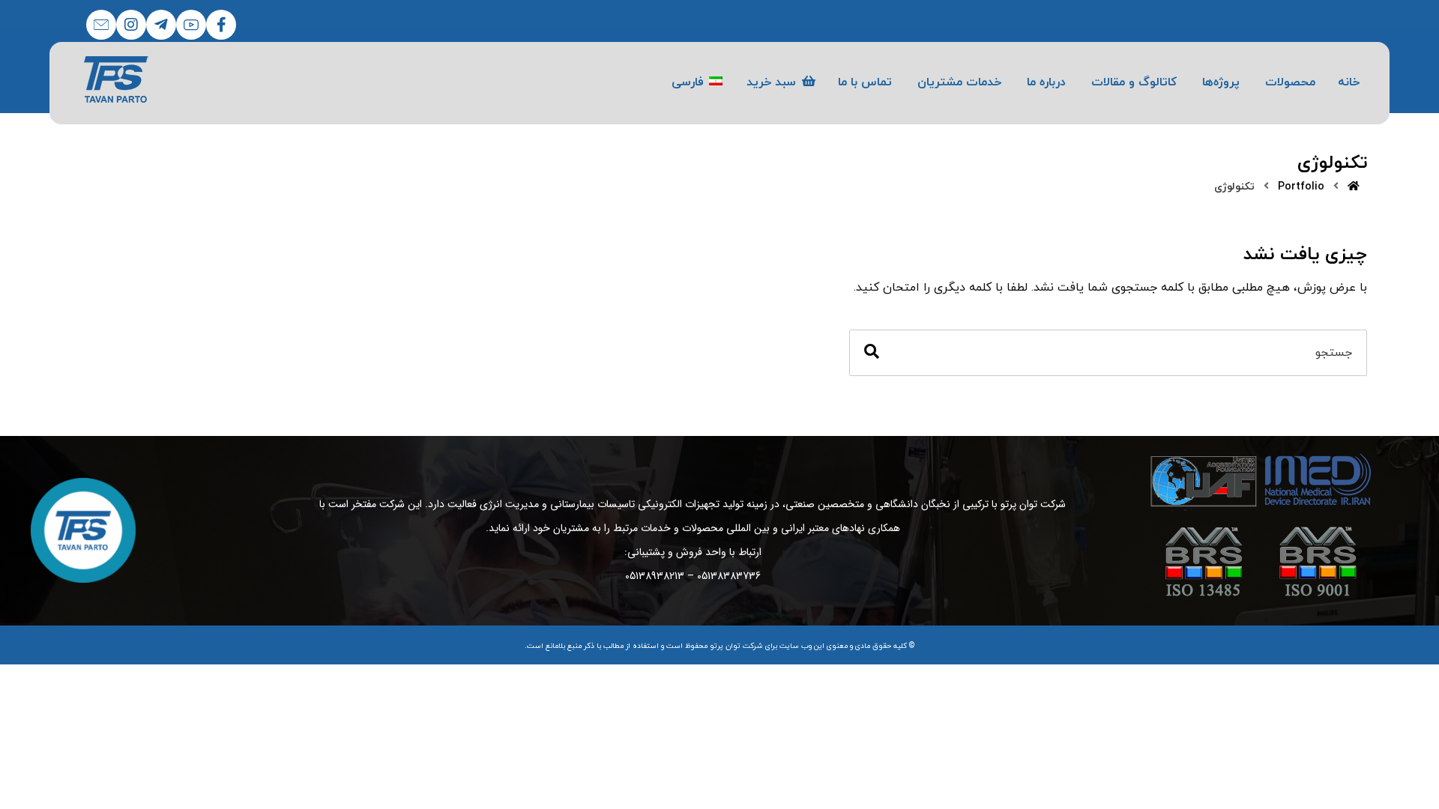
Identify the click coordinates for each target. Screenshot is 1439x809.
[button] (221, 25)
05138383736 (729, 576)
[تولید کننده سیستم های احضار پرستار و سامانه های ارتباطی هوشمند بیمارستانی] (116, 79)
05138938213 (654, 576)
